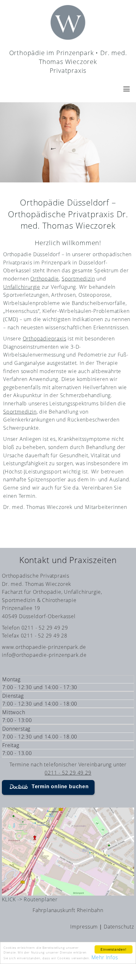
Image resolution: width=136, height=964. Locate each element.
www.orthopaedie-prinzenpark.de (44, 647)
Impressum (84, 926)
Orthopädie (44, 278)
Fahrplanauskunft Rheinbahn (68, 910)
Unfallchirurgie (21, 286)
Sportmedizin (78, 278)
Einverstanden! (113, 949)
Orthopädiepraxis (44, 338)
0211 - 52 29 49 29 (68, 772)
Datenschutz (119, 926)
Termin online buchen (60, 786)
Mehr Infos (104, 957)
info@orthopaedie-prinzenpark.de (44, 654)
